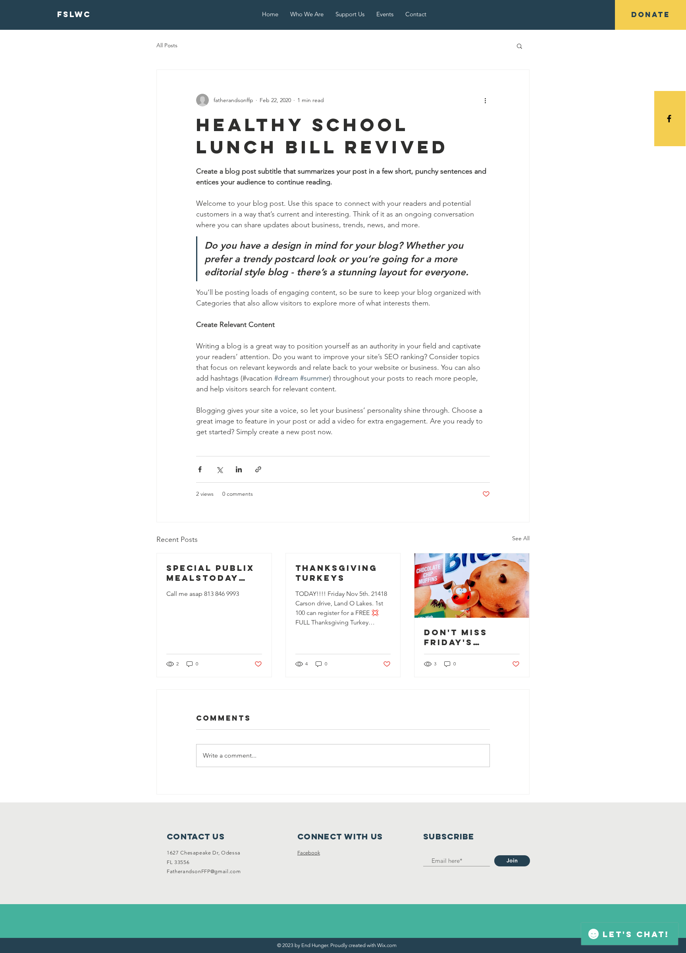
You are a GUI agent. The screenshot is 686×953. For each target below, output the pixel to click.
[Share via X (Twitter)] (219, 469)
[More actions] (485, 100)
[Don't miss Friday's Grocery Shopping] (471, 585)
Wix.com (387, 945)
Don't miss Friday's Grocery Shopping (456, 637)
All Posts (166, 45)
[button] (519, 46)
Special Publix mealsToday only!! (210, 573)
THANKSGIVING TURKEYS (336, 573)
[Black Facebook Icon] (669, 119)
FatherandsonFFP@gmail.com (204, 871)
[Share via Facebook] (200, 469)
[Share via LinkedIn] (239, 469)
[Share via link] (258, 469)
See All (521, 538)
